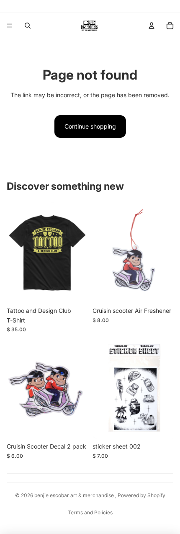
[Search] (27, 25)
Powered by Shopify (141, 495)
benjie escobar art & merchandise (74, 495)
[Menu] (9, 25)
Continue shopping (90, 126)
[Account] (151, 25)
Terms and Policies (90, 512)
